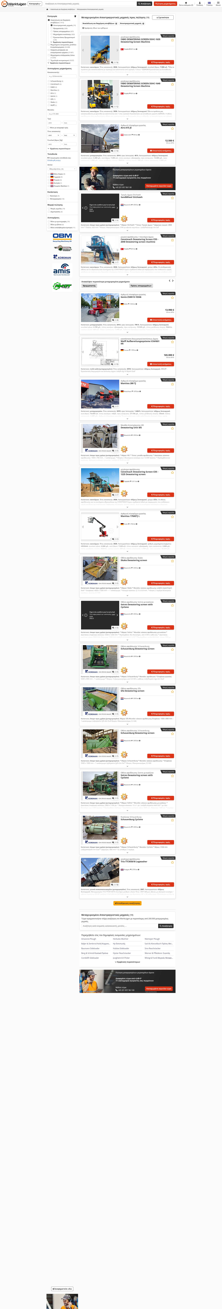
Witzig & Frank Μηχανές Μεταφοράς (160, 958)
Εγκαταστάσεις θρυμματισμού (64, 38)
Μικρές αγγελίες (58, 209)
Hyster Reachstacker (122, 953)
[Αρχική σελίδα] (47, 9)
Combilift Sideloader (90, 958)
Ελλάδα (54, 160)
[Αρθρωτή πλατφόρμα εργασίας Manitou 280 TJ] (100, 394)
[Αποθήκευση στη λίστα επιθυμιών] (172, 40)
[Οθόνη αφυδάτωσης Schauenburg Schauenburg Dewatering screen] (100, 659)
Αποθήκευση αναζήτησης (128, 903)
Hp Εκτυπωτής (119, 943)
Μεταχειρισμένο (57, 199)
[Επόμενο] (117, 49)
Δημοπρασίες (56, 212)
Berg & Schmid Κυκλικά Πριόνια (94, 953)
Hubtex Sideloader (121, 948)
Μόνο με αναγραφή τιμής (59, 127)
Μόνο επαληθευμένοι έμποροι (63, 227)
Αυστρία (57, 183)
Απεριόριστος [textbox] (56, 169)
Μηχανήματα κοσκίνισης (64, 34)
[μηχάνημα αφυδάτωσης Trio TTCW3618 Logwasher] (100, 872)
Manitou (55, 90)
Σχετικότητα (163, 17)
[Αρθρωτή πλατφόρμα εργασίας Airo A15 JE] (100, 138)
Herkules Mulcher (120, 939)
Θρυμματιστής (60, 28)
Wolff (54, 105)
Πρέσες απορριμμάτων (63, 31)
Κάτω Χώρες (59, 174)
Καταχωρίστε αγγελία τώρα (158, 186)
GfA (53, 99)
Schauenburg (57, 81)
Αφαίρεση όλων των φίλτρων (96, 28)
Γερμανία (57, 177)
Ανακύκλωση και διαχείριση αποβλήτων (60, 21)
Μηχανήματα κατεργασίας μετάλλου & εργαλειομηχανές (63, 46)
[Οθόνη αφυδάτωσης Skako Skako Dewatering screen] (100, 571)
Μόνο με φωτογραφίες (60, 221)
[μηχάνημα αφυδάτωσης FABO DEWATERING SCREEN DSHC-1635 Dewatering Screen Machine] (100, 50)
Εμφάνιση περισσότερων (128, 962)
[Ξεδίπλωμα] (127, 74)
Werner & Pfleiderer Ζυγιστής (157, 953)
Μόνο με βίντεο (57, 224)
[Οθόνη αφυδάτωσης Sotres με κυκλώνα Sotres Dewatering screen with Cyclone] (100, 786)
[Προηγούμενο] (83, 49)
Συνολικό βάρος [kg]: (55, 140)
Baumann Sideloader (90, 948)
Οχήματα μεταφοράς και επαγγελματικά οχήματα (62, 51)
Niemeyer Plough (152, 939)
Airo (53, 93)
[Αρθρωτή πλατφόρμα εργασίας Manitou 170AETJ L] (100, 526)
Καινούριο (54, 196)
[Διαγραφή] (116, 23)
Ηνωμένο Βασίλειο (61, 186)
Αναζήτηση (145, 3)
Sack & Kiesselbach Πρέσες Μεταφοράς (161, 943)
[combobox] (62, 169)
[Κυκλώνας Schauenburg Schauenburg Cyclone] (100, 830)
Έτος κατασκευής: (54, 131)
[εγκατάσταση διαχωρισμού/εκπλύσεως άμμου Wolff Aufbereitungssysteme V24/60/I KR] (100, 352)
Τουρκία (57, 180)
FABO (54, 87)
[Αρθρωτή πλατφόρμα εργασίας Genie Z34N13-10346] (100, 307)
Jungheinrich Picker (121, 958)
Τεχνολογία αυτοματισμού (62, 60)
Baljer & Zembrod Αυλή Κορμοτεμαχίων (98, 943)
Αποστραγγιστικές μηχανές (64, 25)
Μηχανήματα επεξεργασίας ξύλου (63, 56)
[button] (218, 4)
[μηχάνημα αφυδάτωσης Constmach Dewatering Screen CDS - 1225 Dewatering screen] (100, 482)
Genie (54, 96)
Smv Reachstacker (153, 948)
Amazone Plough (88, 939)
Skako (54, 102)
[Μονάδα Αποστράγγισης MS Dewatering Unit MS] (100, 438)
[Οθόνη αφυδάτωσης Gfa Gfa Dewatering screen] (100, 701)
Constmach (56, 84)
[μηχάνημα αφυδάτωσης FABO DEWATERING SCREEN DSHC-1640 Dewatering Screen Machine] (100, 94)
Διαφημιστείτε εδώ (63, 1289)
